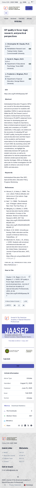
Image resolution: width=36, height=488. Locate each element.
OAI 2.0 (21, 452)
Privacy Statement (15, 485)
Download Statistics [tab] (18, 406)
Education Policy (22, 180)
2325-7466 (14, 2)
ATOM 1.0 (22, 455)
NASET (5, 452)
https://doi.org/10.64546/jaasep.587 (16, 94)
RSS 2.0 (21, 461)
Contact (6, 461)
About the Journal (9, 455)
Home (6, 18)
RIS (26, 301)
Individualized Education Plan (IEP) (15, 177)
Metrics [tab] (7, 406)
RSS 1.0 (21, 458)
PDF (18, 366)
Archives (13, 18)
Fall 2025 (21, 18)
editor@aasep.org (12, 470)
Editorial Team (8, 458)
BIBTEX (9, 305)
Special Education (10, 180)
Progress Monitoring (11, 182)
